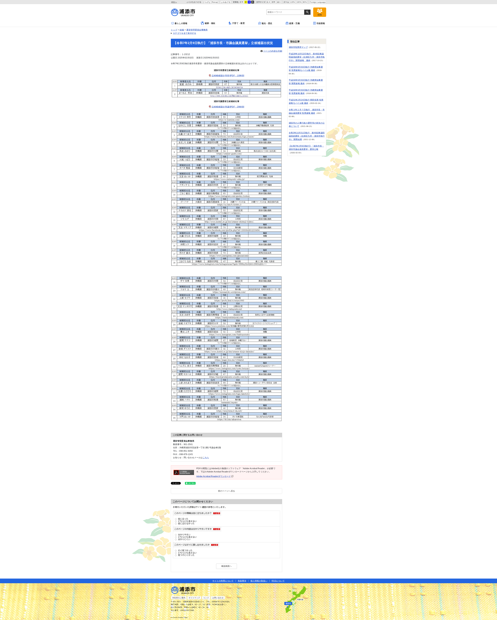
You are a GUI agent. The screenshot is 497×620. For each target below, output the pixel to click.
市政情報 (320, 23)
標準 (241, 2)
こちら (206, 457)
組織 (182, 30)
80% (305, 2)
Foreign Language (318, 2)
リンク (206, 598)
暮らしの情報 (181, 23)
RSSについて (278, 581)
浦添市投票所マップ (298, 47)
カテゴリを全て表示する (184, 33)
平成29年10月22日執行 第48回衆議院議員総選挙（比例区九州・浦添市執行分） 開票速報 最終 (307, 57)
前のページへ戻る (226, 491)
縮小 (279, 2)
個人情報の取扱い (258, 581)
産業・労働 (294, 23)
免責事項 (242, 581)
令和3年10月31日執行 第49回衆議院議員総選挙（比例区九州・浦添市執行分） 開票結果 (307, 136)
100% (299, 2)
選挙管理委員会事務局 (196, 30)
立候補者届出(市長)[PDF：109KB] (228, 75)
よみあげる (225, 2)
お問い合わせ (218, 598)
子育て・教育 (238, 23)
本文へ (174, 2)
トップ (174, 30)
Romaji (215, 2)
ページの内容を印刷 (272, 51)
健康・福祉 (210, 23)
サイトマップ (194, 598)
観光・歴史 (267, 23)
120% (292, 2)
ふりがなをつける (194, 2)
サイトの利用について (222, 581)
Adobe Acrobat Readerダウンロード (213, 476)
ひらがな (206, 2)
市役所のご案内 (178, 598)
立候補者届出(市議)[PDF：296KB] (228, 107)
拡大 (268, 2)
